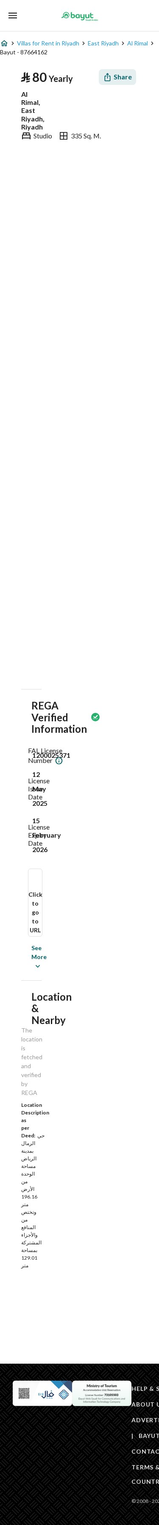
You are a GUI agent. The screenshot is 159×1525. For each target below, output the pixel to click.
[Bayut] (80, 16)
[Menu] (12, 15)
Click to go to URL (35, 912)
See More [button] (26, 956)
